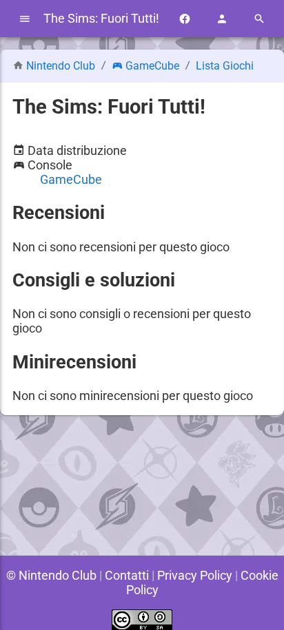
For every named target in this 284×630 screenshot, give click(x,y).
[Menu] (24, 19)
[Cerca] (259, 19)
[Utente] (222, 19)
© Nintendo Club (51, 575)
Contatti (127, 575)
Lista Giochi (225, 65)
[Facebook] (184, 19)
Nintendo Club (60, 65)
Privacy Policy (194, 575)
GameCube (152, 65)
